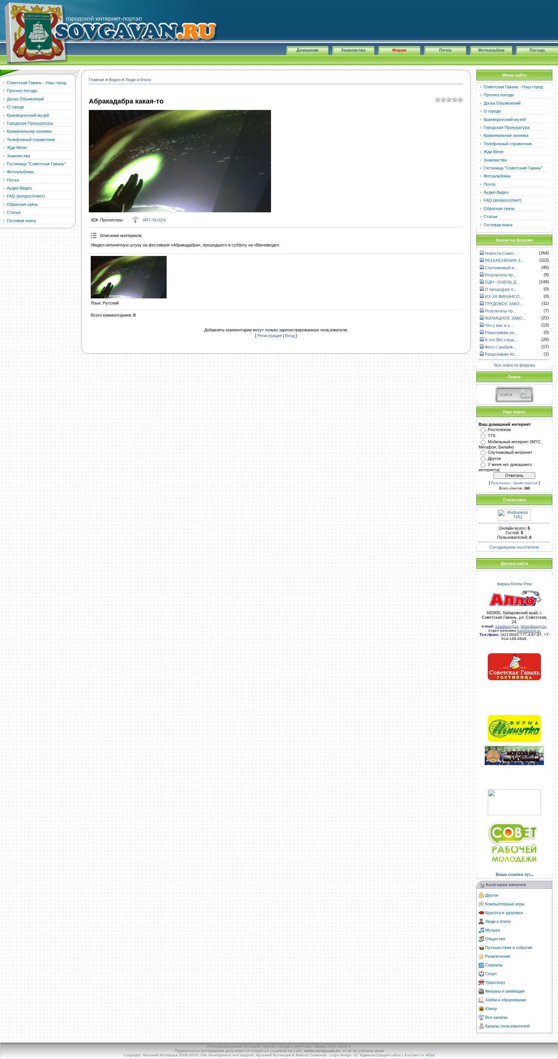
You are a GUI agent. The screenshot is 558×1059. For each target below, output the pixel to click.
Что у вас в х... (499, 325)
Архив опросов (525, 483)
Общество (495, 939)
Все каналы (496, 1017)
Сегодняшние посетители (514, 547)
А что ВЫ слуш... (501, 339)
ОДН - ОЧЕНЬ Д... (502, 282)
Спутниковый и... (501, 267)
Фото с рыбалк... (500, 347)
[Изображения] (129, 277)
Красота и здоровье (504, 912)
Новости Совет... (501, 253)
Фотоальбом (491, 50)
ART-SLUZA (154, 220)
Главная (96, 79)
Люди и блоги (138, 79)
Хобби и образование (505, 1000)
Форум (399, 50)
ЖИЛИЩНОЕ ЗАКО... (505, 318)
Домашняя (307, 50)
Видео (115, 79)
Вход (290, 335)
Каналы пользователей (507, 1026)
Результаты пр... (500, 275)
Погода (537, 50)
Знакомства (353, 50)
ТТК (491, 435)
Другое (494, 458)
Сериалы (494, 965)
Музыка (492, 930)
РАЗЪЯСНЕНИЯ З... (504, 260)
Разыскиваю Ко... (501, 354)
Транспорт (495, 982)
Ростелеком (499, 429)
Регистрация (269, 335)
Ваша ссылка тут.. (514, 874)
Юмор (491, 1008)
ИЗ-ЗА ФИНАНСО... (504, 296)
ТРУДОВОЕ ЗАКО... (504, 303)
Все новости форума (514, 365)
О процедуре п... (501, 289)
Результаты (500, 483)
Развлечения (497, 956)
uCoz (430, 1055)
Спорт (491, 973)
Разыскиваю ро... (501, 332)
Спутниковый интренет (510, 452)
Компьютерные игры (505, 904)
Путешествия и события (508, 947)
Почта (445, 50)
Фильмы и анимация (505, 991)
